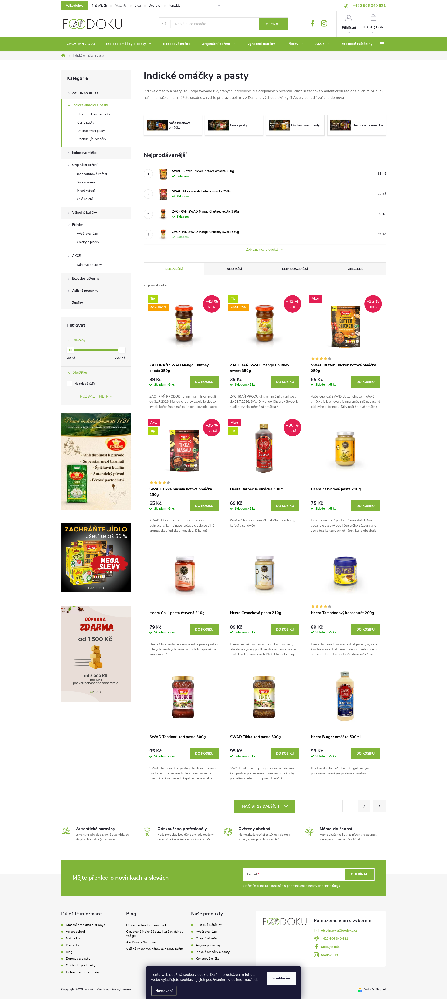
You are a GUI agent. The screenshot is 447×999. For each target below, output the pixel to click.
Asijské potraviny (85, 290)
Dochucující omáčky (91, 139)
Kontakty (174, 5)
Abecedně (355, 269)
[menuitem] (81, 44)
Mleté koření (86, 190)
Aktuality (121, 5)
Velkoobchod (75, 5)
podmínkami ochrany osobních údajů (313, 886)
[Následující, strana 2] (364, 806)
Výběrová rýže (87, 233)
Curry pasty (85, 122)
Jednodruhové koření (92, 174)
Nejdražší (234, 269)
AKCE (76, 256)
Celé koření (85, 199)
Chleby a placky (88, 242)
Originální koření (84, 165)
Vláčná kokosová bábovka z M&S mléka (154, 949)
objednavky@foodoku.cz (339, 930)
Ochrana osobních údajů (83, 972)
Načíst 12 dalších (261, 806)
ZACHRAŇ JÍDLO (85, 93)
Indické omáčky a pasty (90, 105)
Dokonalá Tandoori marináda (146, 925)
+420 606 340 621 (334, 938)
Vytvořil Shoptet (375, 989)
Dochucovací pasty (91, 131)
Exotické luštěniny (85, 278)
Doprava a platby (78, 959)
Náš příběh (99, 5)
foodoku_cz (329, 955)
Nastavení (164, 990)
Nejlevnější (174, 269)
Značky (77, 303)
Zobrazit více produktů (263, 250)
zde (255, 979)
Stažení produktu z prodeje (85, 925)
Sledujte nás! (330, 947)
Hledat (273, 24)
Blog (138, 5)
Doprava (155, 5)
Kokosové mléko (84, 152)
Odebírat (359, 874)
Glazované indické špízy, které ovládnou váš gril (154, 933)
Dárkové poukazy (89, 265)
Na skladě (84, 384)
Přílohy (77, 224)
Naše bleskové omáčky (93, 114)
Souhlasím (281, 978)
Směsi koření (86, 182)
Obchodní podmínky (80, 965)
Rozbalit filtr (94, 396)
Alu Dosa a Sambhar (141, 942)
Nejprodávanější (295, 269)
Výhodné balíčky (84, 212)
